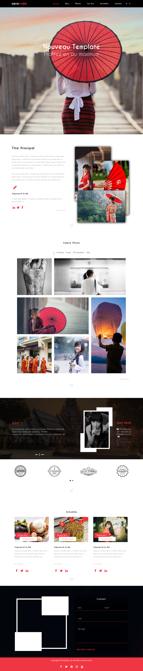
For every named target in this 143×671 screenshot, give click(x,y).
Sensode (76, 660)
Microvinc (88, 660)
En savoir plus (61, 210)
